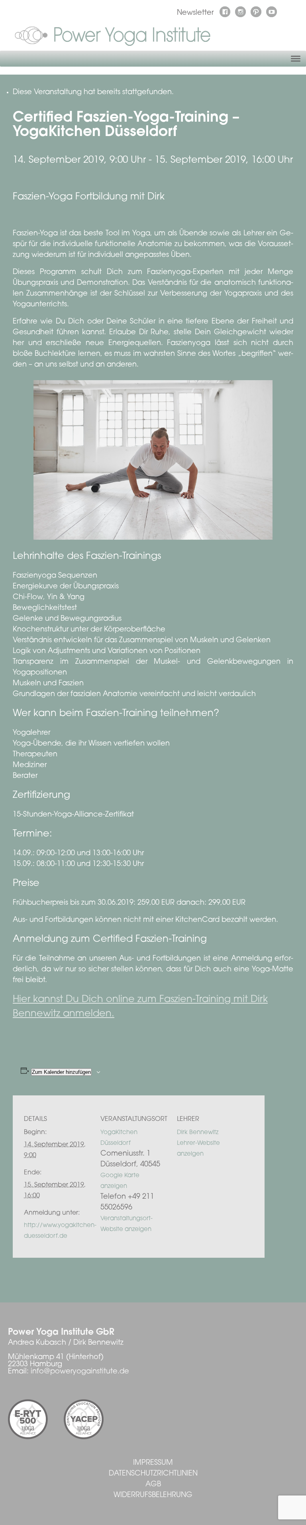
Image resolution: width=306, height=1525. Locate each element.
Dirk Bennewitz (197, 1133)
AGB (153, 1484)
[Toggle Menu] (295, 58)
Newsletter (195, 13)
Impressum (153, 1463)
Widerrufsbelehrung (153, 1495)
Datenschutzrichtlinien (153, 1474)
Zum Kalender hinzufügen (61, 1072)
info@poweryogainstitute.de (80, 1371)
